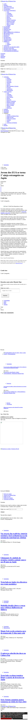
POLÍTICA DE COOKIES (10, 49)
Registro (6, 5)
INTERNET (7, 30)
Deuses (8, 17)
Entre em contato (8, 494)
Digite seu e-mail (5, 68)
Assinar (2, 71)
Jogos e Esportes (10, 22)
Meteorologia (10, 90)
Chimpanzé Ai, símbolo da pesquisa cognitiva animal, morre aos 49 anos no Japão (13, 560)
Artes (8, 12)
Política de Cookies (11, 118)
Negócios (9, 81)
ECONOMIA (7, 26)
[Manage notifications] (4, 716)
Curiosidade (9, 14)
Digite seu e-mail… (5, 288)
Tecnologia (9, 404)
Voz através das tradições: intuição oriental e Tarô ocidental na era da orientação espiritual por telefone (15, 367)
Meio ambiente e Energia (12, 86)
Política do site (10, 117)
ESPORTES (6, 28)
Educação (9, 18)
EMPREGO (6, 41)
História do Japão (11, 21)
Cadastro (9, 44)
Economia (9, 79)
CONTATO (6, 45)
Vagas (8, 43)
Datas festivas (10, 16)
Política (8, 78)
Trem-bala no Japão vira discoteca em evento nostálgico (14, 583)
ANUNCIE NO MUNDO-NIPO (11, 47)
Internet (8, 85)
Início (2, 131)
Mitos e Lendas (10, 24)
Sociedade (9, 82)
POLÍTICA (6, 36)
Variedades (5, 131)
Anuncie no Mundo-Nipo (13, 116)
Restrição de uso (19, 263)
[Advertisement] (14, 148)
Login (5, 3)
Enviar (2, 512)
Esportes (9, 87)
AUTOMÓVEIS (8, 6)
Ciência (8, 83)
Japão (5, 301)
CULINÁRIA (7, 9)
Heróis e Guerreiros (11, 20)
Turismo (8, 25)
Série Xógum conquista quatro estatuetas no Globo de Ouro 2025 (13, 701)
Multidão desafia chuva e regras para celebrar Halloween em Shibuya (13, 608)
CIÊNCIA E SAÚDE (9, 7)
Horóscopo (9, 108)
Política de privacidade (6, 718)
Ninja (5, 303)
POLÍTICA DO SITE (9, 48)
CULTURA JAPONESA (10, 10)
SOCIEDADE (7, 37)
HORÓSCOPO (7, 29)
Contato (8, 114)
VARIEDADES (7, 40)
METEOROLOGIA (8, 33)
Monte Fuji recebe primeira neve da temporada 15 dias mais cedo (13, 632)
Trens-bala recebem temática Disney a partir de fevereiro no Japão (12, 677)
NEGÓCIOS (7, 34)
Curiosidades (7, 300)
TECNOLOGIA (7, 39)
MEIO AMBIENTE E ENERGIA (12, 32)
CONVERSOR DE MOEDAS (11, 51)
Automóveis (9, 89)
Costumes (9, 13)
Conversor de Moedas (12, 122)
